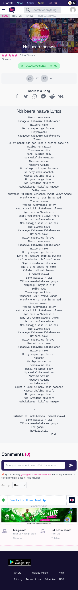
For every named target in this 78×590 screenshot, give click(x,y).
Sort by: (5, 485)
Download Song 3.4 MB (41, 65)
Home (5, 15)
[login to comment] (39, 465)
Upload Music (40, 572)
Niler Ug (17, 15)
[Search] (28, 10)
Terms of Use (33, 579)
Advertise (50, 579)
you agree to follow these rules (36, 474)
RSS (61, 579)
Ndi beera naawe (47, 15)
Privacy (18, 579)
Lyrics (29, 15)
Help (61, 572)
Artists (17, 572)
